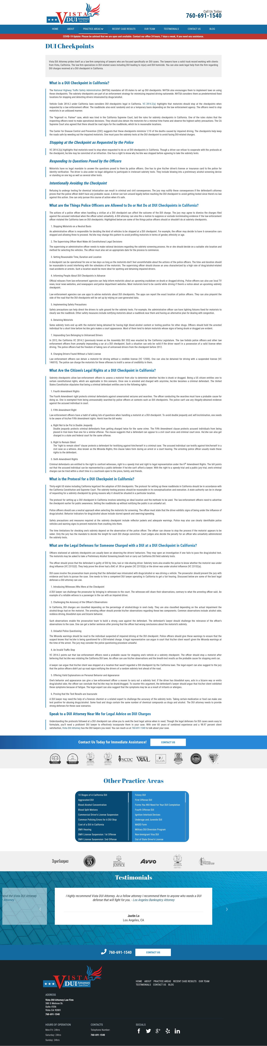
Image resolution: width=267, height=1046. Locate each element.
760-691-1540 (204, 15)
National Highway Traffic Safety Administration (77, 90)
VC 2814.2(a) (149, 103)
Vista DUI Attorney (71, 728)
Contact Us (168, 742)
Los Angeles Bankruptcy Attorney (153, 900)
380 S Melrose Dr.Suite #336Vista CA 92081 (54, 1007)
